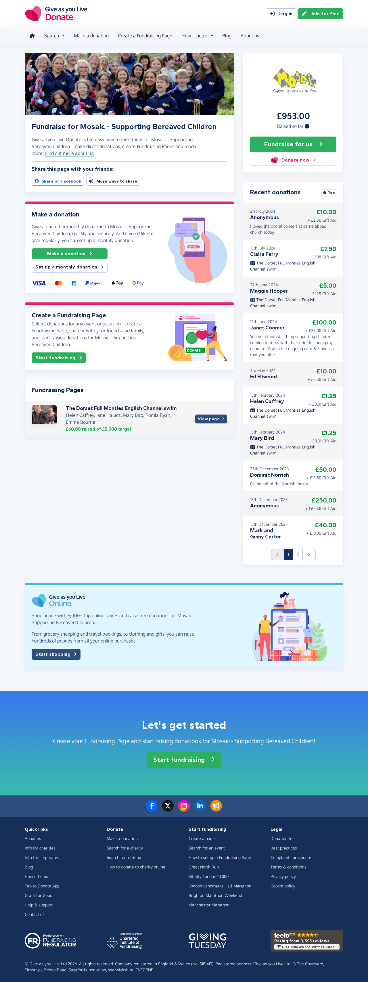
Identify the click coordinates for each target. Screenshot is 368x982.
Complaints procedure (291, 857)
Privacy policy (283, 876)
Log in (286, 13)
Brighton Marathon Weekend (215, 895)
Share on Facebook (62, 181)
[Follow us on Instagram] (184, 809)
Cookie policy (283, 885)
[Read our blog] (216, 809)
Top (331, 193)
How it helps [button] (194, 36)
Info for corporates (42, 857)
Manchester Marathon (209, 904)
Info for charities (40, 847)
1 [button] (290, 554)
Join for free (325, 13)
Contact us (35, 914)
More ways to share (116, 181)
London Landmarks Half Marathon (220, 885)
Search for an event (207, 847)
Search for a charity (125, 847)
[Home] (32, 36)
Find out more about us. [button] (69, 153)
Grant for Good (38, 895)
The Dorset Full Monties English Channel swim (121, 408)
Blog (226, 36)
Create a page (202, 838)
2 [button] (297, 554)
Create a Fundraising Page (145, 36)
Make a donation (91, 36)
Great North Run (204, 866)
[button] (307, 126)
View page (209, 419)
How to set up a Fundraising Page (220, 857)
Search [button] (51, 36)
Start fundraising (55, 357)
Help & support (39, 904)
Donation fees (284, 838)
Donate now (295, 160)
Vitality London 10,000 (209, 876)
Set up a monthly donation (66, 267)
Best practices (284, 847)
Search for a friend (124, 857)
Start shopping (52, 654)
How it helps (36, 876)
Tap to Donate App (42, 885)
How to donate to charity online (136, 866)
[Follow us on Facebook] (152, 809)
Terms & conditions (288, 866)
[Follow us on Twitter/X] (168, 809)
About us (250, 36)
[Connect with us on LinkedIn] (200, 809)
